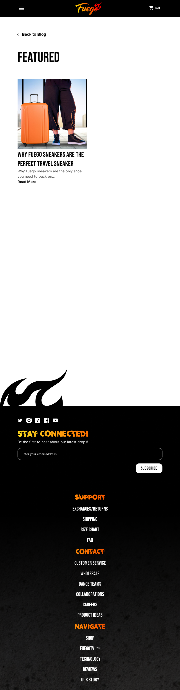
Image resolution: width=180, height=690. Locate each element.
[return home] (88, 8)
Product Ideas (90, 615)
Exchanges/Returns (90, 509)
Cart (157, 8)
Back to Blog (34, 34)
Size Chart (90, 529)
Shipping (90, 519)
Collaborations (90, 594)
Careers (90, 604)
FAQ (90, 540)
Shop (90, 638)
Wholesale (90, 573)
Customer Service (90, 563)
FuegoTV (87, 648)
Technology (90, 659)
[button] (20, 8)
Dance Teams (90, 584)
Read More (27, 181)
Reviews (90, 669)
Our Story (90, 680)
